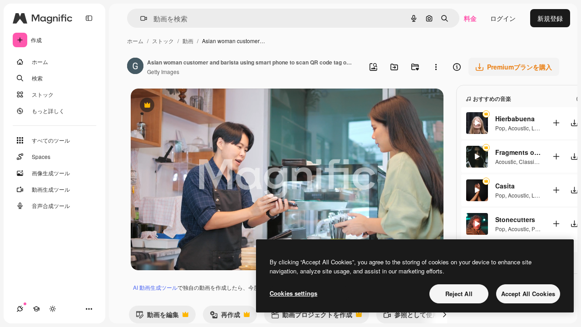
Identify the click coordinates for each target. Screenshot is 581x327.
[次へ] (444, 314)
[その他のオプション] (436, 67)
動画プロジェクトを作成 (311, 316)
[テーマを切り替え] (52, 309)
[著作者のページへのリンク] (135, 67)
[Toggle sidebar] (89, 18)
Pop (500, 128)
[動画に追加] (556, 123)
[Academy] (36, 309)
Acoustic (518, 128)
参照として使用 (411, 316)
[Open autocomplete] (140, 18)
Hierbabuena (515, 118)
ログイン (503, 18)
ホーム (135, 41)
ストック (163, 41)
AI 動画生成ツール (155, 287)
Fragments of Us (518, 152)
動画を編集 (157, 316)
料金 (470, 18)
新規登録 (550, 18)
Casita (505, 185)
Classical (530, 161)
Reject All (459, 293)
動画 (187, 41)
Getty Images (163, 71)
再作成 (225, 316)
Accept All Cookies (528, 293)
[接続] (20, 309)
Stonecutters (515, 219)
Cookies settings (293, 293)
